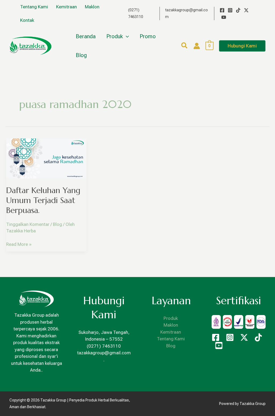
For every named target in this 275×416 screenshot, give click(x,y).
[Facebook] (222, 10)
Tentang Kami (171, 338)
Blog (57, 224)
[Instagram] (230, 10)
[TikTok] (238, 10)
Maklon (171, 325)
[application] (126, 36)
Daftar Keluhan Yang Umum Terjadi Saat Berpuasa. (43, 200)
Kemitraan (170, 332)
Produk (171, 318)
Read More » (18, 244)
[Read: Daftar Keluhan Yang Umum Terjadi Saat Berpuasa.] (46, 158)
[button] (184, 46)
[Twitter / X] (246, 10)
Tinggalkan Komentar (27, 224)
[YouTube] (223, 17)
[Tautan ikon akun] (196, 46)
